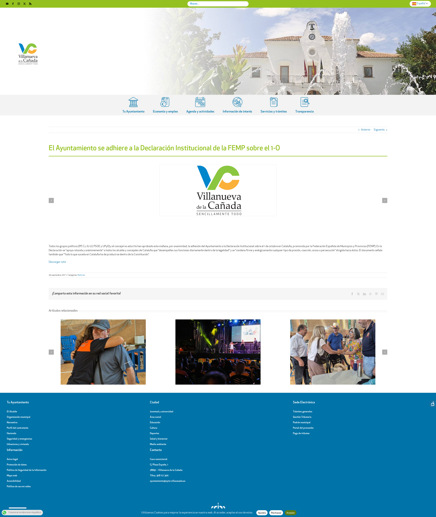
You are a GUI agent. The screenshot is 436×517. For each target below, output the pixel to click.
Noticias (81, 275)
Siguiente (379, 129)
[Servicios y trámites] (273, 105)
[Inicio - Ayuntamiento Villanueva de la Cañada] (218, 503)
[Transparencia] (304, 105)
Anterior (366, 129)
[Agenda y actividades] (200, 105)
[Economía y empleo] (165, 105)
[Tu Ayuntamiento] (133, 105)
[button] (51, 200)
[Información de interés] (237, 105)
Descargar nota (57, 262)
